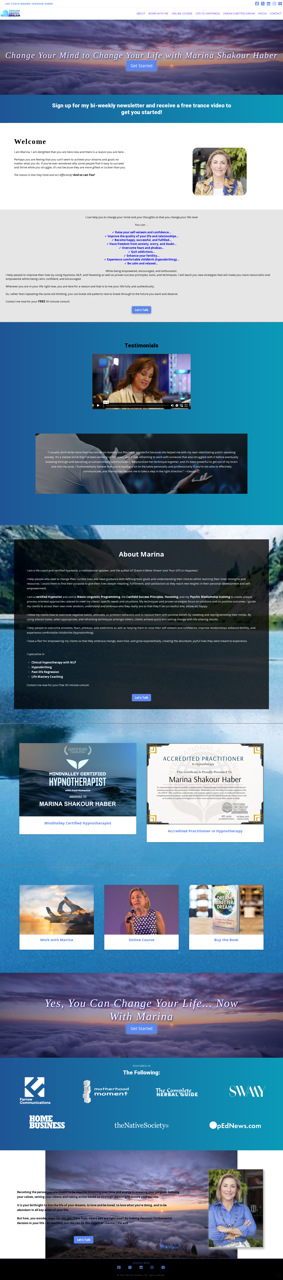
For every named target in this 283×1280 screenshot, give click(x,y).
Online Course (141, 939)
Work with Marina (56, 939)
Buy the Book (226, 939)
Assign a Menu (141, 1263)
